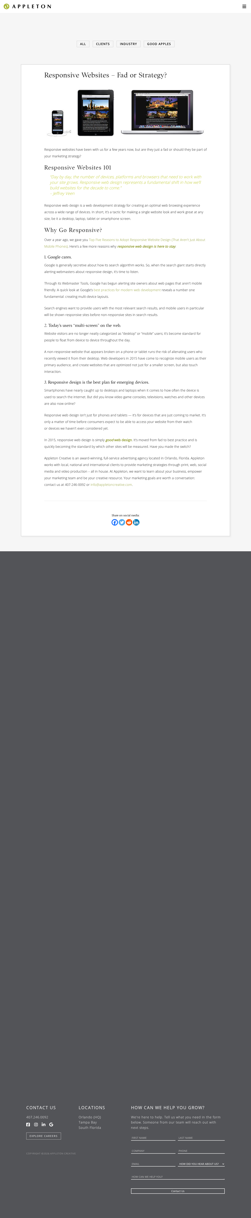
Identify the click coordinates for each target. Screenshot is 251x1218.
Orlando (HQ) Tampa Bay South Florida (90, 1122)
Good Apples (159, 44)
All (83, 44)
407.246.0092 (37, 1117)
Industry (128, 44)
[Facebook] (115, 522)
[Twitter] (122, 522)
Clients (103, 44)
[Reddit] (129, 522)
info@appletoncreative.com (111, 484)
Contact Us (41, 1107)
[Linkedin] (136, 522)
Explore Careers (44, 1136)
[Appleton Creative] (27, 6)
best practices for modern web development (127, 290)
